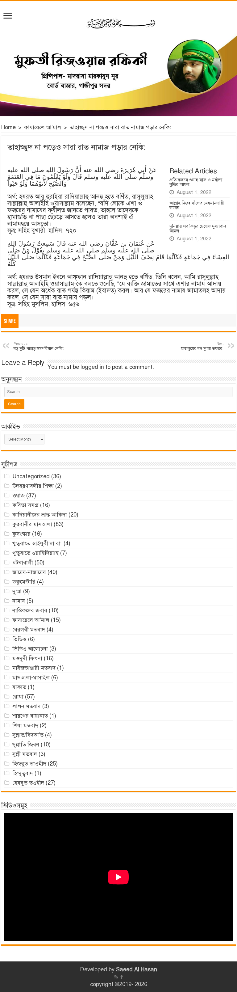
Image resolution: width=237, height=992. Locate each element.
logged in (92, 367)
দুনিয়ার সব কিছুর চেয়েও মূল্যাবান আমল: (197, 228)
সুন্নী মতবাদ (24, 754)
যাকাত (19, 687)
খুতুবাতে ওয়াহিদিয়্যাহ (35, 553)
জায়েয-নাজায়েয (29, 572)
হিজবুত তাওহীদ (29, 763)
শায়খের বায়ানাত (30, 715)
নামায (18, 600)
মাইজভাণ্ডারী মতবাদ (34, 668)
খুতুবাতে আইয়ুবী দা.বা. (37, 543)
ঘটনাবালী (22, 562)
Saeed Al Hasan (136, 969)
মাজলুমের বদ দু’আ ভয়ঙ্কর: (202, 346)
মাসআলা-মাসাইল (31, 677)
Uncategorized (31, 476)
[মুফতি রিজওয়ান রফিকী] (118, 58)
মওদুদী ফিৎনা (27, 658)
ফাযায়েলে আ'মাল (42, 127)
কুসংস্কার (21, 533)
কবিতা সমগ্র (25, 505)
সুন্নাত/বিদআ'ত (28, 735)
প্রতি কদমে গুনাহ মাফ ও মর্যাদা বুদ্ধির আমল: (195, 182)
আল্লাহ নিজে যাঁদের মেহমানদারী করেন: (196, 205)
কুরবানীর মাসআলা (32, 524)
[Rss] (116, 977)
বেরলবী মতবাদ (28, 629)
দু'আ (17, 591)
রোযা (17, 696)
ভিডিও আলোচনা (30, 648)
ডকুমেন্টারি (23, 581)
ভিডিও (19, 639)
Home (8, 127)
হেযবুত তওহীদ (28, 782)
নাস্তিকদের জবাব (29, 610)
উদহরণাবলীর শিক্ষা (33, 486)
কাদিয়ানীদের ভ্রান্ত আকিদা (39, 514)
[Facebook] (121, 977)
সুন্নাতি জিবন (25, 744)
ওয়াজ (18, 495)
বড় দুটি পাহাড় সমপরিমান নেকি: (39, 346)
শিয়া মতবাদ (25, 725)
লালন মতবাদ (26, 706)
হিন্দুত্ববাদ (22, 773)
